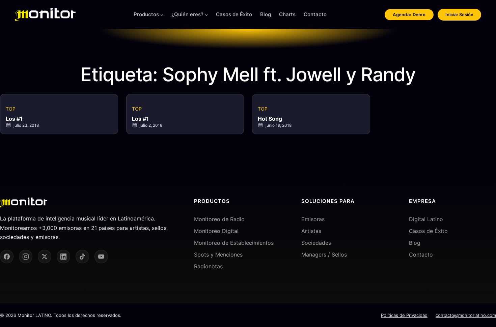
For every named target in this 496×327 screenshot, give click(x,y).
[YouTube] (101, 256)
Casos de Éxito (428, 231)
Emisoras (313, 219)
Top (11, 109)
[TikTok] (82, 256)
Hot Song (270, 118)
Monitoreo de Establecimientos (234, 242)
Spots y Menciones (218, 254)
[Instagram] (25, 256)
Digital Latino (426, 219)
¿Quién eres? (187, 14)
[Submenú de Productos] (161, 14)
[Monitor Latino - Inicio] (45, 14)
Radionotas (208, 266)
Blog (414, 242)
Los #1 (14, 118)
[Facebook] (6, 256)
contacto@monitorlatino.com (466, 315)
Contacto (421, 254)
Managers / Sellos (324, 254)
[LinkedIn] (63, 256)
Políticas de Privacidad (404, 315)
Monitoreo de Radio (219, 219)
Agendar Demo (409, 14)
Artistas (311, 231)
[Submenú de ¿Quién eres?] (206, 14)
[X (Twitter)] (44, 256)
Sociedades (316, 242)
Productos (146, 14)
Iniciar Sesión (459, 14)
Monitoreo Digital (216, 231)
